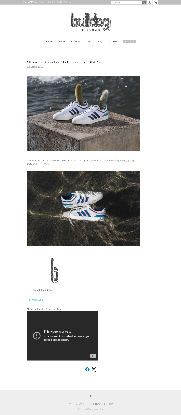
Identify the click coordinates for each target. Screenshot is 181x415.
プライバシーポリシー (77, 404)
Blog (100, 41)
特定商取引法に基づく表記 (102, 404)
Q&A (88, 41)
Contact (113, 41)
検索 (144, 2)
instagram (129, 41)
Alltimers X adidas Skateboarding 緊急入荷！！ (68, 62)
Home (49, 41)
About (62, 41)
